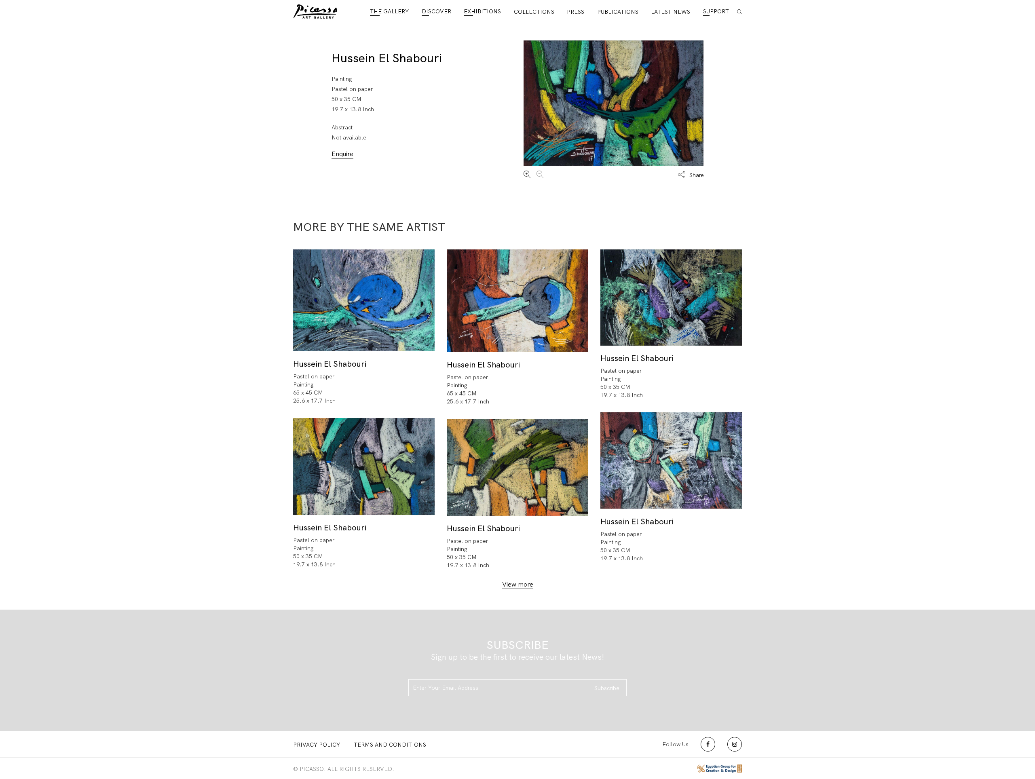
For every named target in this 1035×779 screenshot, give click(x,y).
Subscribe (606, 688)
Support (716, 11)
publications (617, 11)
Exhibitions (482, 11)
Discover (436, 11)
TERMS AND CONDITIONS (390, 744)
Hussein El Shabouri (387, 58)
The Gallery (389, 11)
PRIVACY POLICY (316, 744)
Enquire (342, 154)
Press (575, 11)
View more (517, 584)
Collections (534, 11)
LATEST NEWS (670, 11)
